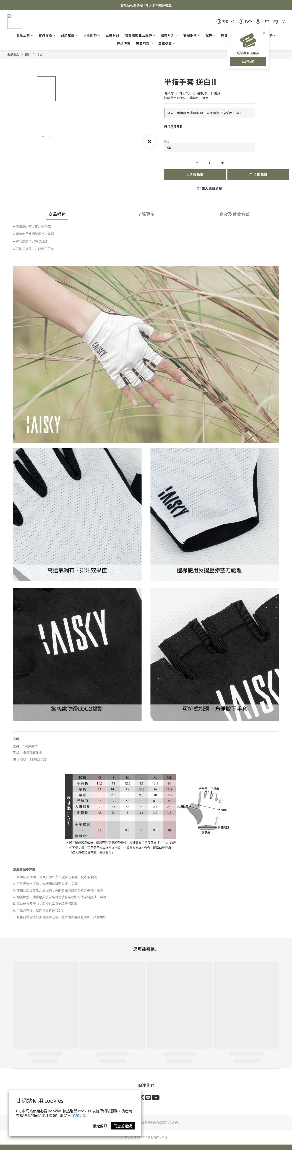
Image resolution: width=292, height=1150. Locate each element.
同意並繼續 (123, 1126)
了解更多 (79, 1115)
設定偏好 (100, 1126)
